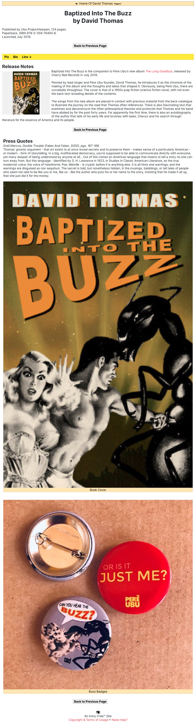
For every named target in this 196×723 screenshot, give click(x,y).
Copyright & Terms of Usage (89, 720)
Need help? (119, 720)
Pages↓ (118, 4)
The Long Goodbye (158, 71)
